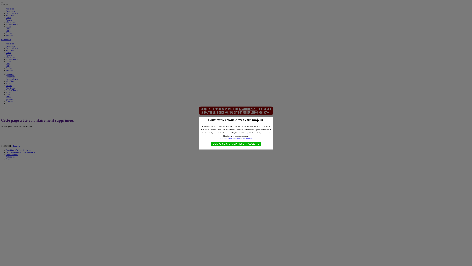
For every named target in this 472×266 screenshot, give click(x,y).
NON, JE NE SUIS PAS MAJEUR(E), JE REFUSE (236, 138)
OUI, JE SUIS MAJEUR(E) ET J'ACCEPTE (236, 143)
